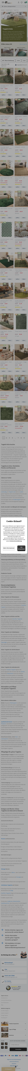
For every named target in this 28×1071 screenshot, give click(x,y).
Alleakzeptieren (21, 548)
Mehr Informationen (8, 548)
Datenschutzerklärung (16, 541)
